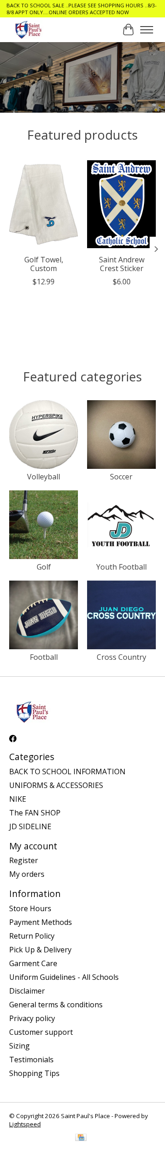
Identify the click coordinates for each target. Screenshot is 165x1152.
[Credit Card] (81, 1138)
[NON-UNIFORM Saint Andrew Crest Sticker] (121, 204)
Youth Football (121, 567)
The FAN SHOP (34, 813)
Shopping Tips (34, 1073)
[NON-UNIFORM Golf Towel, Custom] (43, 204)
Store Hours (30, 908)
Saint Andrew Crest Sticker (121, 264)
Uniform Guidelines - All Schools (64, 977)
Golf (44, 567)
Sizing (19, 1046)
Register (23, 860)
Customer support (41, 1032)
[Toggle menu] (147, 30)
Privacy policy (32, 1018)
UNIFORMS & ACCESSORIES (56, 785)
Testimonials (31, 1059)
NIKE (17, 799)
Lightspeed (25, 1124)
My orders (26, 874)
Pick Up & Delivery (40, 950)
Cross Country (121, 657)
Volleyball (43, 477)
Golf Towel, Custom (43, 264)
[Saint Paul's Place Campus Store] (28, 29)
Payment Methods (40, 922)
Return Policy (32, 936)
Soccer (121, 477)
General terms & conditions (56, 1005)
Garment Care (33, 963)
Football (44, 657)
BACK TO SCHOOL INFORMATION (67, 771)
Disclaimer (27, 991)
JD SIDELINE (30, 826)
